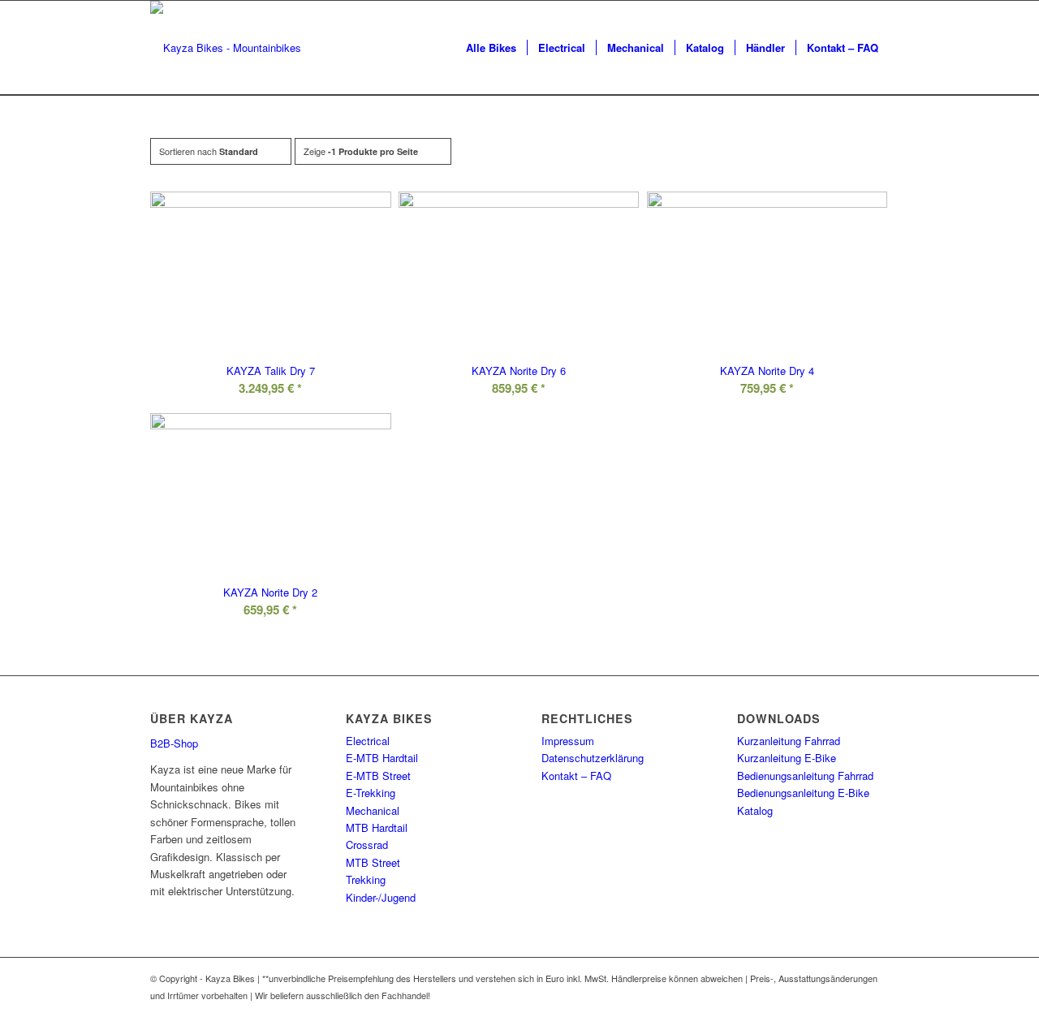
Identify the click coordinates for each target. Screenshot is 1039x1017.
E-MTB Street (378, 775)
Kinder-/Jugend (381, 897)
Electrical (368, 740)
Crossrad (367, 844)
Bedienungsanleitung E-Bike (803, 792)
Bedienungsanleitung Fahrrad (805, 775)
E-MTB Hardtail (382, 757)
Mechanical (372, 810)
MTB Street (373, 862)
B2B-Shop (174, 743)
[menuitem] (491, 48)
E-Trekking (370, 792)
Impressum (567, 740)
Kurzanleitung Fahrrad (788, 740)
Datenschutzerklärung (592, 757)
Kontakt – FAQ (576, 775)
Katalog (755, 810)
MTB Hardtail (376, 827)
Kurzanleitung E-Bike (786, 757)
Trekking (366, 879)
